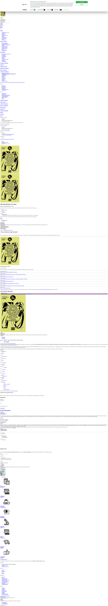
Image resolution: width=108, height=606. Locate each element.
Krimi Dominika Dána (5, 96)
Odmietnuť (81, 4)
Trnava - (18, 285)
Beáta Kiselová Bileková (3, 421)
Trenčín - (9, 283)
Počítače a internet (4, 48)
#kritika (12, 343)
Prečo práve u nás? (4, 578)
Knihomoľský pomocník (5, 583)
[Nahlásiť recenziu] (0, 431)
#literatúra (14, 343)
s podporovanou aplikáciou (10, 134)
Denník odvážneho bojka (5, 95)
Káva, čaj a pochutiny (4, 105)
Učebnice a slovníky (3, 66)
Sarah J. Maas (4, 88)
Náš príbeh (3, 588)
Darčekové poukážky (4, 100)
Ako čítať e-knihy (4, 580)
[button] (55, 214)
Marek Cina (5, 367)
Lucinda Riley (4, 90)
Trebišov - (6, 276)
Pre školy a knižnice (4, 582)
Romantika (3, 34)
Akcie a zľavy (4, 78)
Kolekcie (3, 79)
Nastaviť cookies (4, 602)
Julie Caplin (3, 86)
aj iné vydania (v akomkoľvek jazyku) (6, 459)
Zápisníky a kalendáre (4, 110)
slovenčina (3, 371)
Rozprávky (3, 58)
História (3, 45)
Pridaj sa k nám (4, 591)
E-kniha (2, 463)
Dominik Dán (4, 85)
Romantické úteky (4, 93)
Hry (2, 572)
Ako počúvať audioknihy (5, 581)
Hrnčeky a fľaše (3, 107)
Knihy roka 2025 (4, 75)
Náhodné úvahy (2, 475)
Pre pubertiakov (4, 56)
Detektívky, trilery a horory (5, 32)
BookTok (3, 80)
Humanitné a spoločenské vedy (6, 44)
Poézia (3, 39)
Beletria (1, 30)
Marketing (3, 592)
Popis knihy (3, 337)
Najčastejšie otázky (4, 579)
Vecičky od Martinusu (4, 103)
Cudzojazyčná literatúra (4, 71)
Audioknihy (3, 571)
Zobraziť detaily (65, 9)
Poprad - (6, 281)
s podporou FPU (4, 380)
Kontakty (3, 587)
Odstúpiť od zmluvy (4, 584)
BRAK (3, 212)
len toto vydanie (3, 457)
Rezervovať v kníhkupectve (4, 226)
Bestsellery (3, 76)
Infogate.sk (6, 289)
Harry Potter (3, 94)
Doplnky (2, 27)
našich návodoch (7, 130)
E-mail (1, 453)
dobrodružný (3, 369)
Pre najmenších (4, 54)
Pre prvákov (3, 55)
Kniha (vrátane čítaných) (4, 462)
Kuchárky (2, 64)
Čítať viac (35, 216)
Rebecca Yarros (4, 87)
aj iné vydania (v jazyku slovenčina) (6, 458)
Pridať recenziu (2, 408)
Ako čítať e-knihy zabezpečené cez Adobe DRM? (7, 139)
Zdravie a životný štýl (5, 47)
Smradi (3, 98)
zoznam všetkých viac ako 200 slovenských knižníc (44, 289)
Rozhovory (5, 385)
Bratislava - (6, 274)
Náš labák (3, 593)
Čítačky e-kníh (2, 102)
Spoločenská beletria (5, 35)
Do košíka (2, 335)
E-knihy (1, 24)
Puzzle (1, 115)
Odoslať (2, 599)
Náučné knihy (4, 60)
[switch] (44, 9)
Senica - (5, 285)
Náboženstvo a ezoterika (4, 68)
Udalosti (3, 565)
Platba (3, 577)
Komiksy (3, 33)
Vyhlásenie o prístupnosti (5, 594)
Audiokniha (2, 464)
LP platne (2, 114)
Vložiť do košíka (3, 225)
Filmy (1, 26)
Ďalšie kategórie (4, 50)
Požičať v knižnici (10, 230)
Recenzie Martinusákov (5, 410)
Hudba (1, 112)
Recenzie (3, 338)
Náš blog (3, 589)
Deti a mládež (2, 52)
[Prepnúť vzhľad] (0, 28)
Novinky (3, 77)
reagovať (1, 428)
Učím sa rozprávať (4, 97)
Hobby (3, 49)
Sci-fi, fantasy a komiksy (5, 59)
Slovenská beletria (4, 37)
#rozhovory (9, 343)
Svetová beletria (4, 38)
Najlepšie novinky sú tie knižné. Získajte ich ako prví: (7, 597)
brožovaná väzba (4, 356)
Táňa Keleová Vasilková (5, 89)
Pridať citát (1, 466)
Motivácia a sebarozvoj (5, 43)
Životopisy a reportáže (5, 46)
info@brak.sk (4, 439)
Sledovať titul (2, 465)
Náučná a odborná (3, 41)
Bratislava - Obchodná (5, 564)
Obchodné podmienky (5, 603)
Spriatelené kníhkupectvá (5, 566)
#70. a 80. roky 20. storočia (4, 343)
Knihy (1, 23)
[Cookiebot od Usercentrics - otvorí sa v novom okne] (24, 9)
